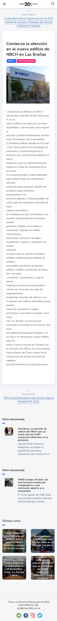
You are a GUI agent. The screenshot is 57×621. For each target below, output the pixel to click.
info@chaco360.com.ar (28, 608)
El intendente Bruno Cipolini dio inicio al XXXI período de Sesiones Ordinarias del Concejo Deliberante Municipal (28, 22)
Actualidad (26, 60)
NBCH (11, 60)
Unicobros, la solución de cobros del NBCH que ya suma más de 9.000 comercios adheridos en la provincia (33, 434)
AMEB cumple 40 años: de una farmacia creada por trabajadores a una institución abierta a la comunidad (33, 485)
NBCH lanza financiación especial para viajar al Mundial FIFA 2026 (28, 399)
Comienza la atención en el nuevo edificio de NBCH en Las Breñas (27, 49)
